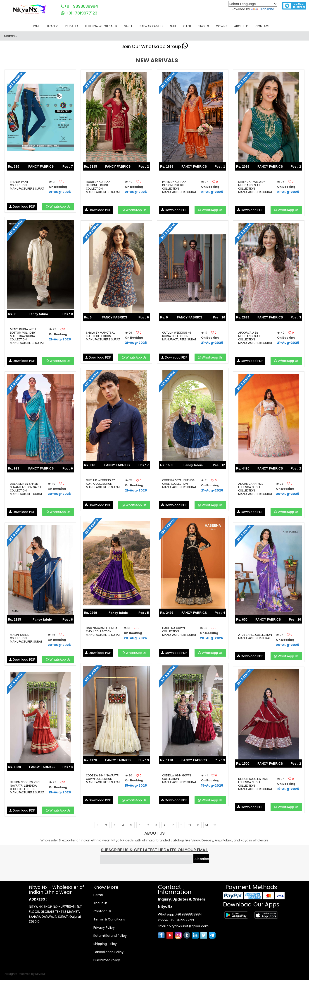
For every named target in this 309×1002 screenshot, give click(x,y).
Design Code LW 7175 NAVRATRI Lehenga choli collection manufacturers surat (27, 787)
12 (189, 825)
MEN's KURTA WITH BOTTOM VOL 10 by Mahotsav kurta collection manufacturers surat (27, 336)
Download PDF (23, 206)
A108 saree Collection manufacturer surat (255, 636)
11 (181, 825)
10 (173, 825)
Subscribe (201, 859)
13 (198, 825)
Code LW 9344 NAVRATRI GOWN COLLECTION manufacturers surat (103, 779)
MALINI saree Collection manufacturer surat (26, 638)
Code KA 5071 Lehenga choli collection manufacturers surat (179, 484)
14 (206, 825)
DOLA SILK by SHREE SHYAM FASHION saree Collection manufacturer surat (26, 489)
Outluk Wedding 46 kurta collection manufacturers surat (179, 336)
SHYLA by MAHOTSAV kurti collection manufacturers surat (103, 336)
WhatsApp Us (59, 206)
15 (215, 825)
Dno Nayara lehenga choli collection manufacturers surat (103, 631)
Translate (266, 9)
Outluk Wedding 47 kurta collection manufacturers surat (103, 484)
